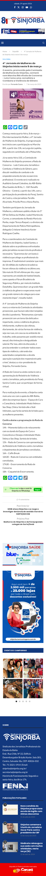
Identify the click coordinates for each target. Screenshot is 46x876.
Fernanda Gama (17, 84)
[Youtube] (27, 7)
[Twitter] (18, 7)
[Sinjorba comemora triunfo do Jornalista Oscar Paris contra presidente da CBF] (10, 828)
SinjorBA (15, 51)
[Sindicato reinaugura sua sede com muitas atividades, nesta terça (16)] (10, 847)
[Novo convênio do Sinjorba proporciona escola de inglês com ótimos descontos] (10, 810)
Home (5, 51)
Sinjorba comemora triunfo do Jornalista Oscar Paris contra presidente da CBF (31, 828)
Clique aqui (14, 488)
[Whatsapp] (31, 7)
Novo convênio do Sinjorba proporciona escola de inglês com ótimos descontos (31, 810)
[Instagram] (23, 7)
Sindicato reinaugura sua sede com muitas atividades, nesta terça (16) (31, 847)
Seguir (37, 489)
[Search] (43, 43)
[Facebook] (14, 7)
